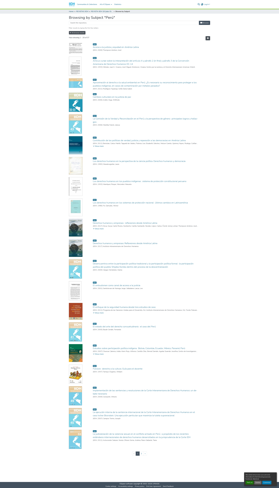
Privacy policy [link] (139, 486)
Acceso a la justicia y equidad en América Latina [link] (116, 47)
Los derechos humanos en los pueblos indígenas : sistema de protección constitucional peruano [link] (139, 181)
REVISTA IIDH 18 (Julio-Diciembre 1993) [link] (102, 11)
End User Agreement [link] (153, 486)
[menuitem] (105, 4)
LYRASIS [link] (156, 484)
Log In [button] (206, 4)
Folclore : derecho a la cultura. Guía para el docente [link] (117, 368)
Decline (257, 483)
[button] (72, 4)
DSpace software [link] (126, 484)
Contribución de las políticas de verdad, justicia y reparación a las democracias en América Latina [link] (139, 140)
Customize (266, 483)
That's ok (249, 483)
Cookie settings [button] (110, 486)
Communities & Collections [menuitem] (87, 4)
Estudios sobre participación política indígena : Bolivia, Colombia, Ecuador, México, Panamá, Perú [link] (139, 348)
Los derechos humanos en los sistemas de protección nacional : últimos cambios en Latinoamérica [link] (140, 202)
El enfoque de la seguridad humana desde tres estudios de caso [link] (124, 307)
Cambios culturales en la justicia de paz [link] (112, 96)
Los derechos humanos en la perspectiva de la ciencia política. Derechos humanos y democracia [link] (139, 161)
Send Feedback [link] (168, 486)
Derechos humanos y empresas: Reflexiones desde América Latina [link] (125, 243)
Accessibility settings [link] (125, 486)
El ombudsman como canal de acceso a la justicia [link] (116, 285)
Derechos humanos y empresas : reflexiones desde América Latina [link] (125, 223)
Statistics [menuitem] (117, 4)
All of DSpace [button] (105, 4)
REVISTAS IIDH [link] (82, 11)
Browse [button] (205, 23)
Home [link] (71, 11)
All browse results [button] (77, 33)
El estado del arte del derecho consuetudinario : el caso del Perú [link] (124, 326)
